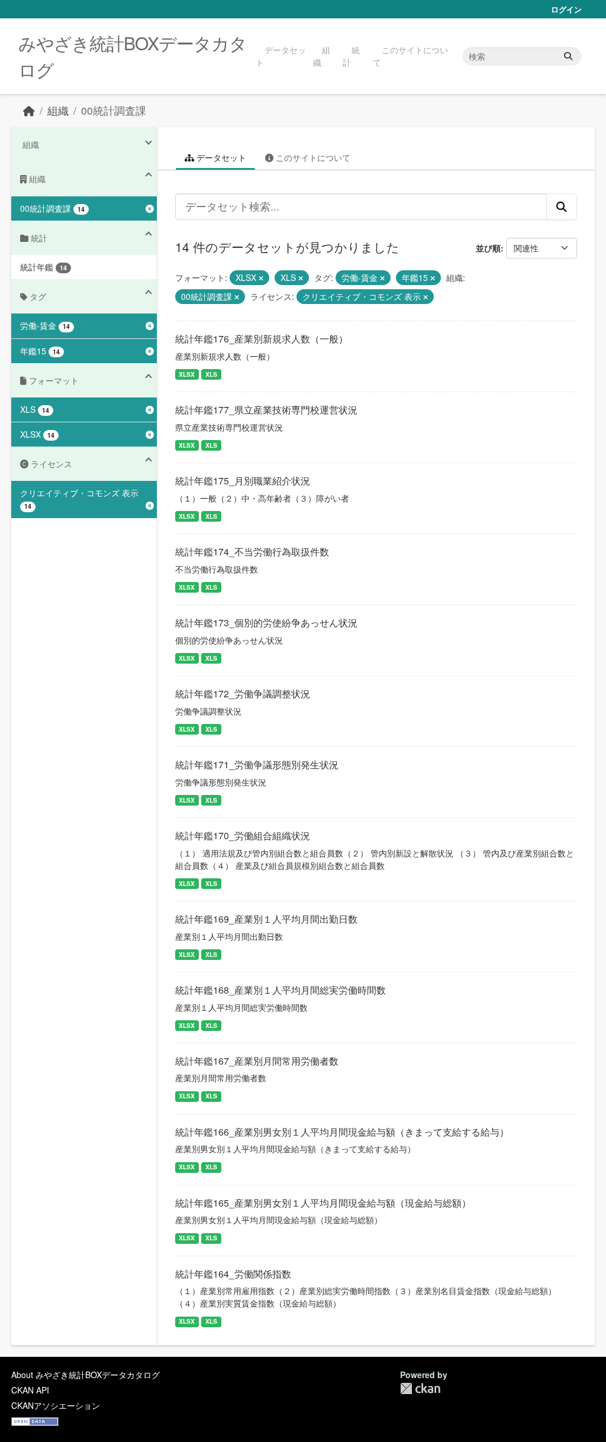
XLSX (187, 374)
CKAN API (30, 1390)
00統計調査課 (113, 110)
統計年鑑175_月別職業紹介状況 (242, 480)
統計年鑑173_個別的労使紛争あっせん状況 (266, 622)
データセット (281, 56)
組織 (321, 56)
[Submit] (568, 56)
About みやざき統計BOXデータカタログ (85, 1374)
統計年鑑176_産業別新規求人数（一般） (261, 338)
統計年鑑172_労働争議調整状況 (242, 693)
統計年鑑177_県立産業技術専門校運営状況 (266, 409)
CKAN (420, 1388)
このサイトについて (410, 56)
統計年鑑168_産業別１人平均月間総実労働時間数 (280, 990)
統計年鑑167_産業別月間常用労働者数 (257, 1061)
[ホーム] (29, 110)
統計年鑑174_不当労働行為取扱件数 (252, 551)
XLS (211, 374)
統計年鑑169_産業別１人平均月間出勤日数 (266, 919)
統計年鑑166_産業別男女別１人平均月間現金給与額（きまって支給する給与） (342, 1132)
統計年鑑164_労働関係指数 (233, 1274)
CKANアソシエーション (55, 1405)
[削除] (261, 278)
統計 (351, 56)
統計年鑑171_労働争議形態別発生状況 (257, 764)
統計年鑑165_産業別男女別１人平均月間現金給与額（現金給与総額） (323, 1203)
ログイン (566, 9)
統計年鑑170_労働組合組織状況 (242, 835)
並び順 (488, 248)
